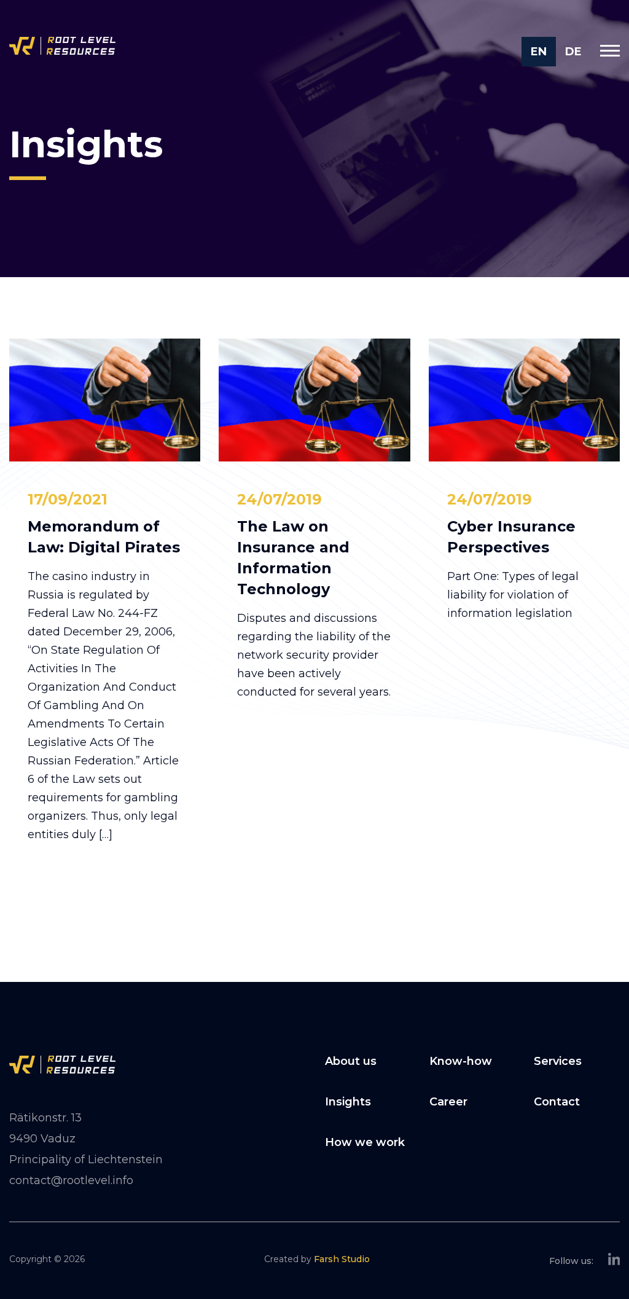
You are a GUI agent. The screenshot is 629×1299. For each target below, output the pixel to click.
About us (351, 1061)
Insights (348, 1101)
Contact (557, 1101)
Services (558, 1061)
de (573, 51)
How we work (365, 1142)
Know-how (460, 1061)
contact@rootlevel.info (71, 1180)
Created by (317, 1259)
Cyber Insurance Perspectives (511, 536)
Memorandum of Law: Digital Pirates (104, 536)
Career (448, 1101)
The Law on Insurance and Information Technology (293, 557)
